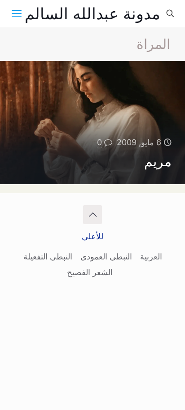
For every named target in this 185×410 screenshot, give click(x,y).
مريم (158, 161)
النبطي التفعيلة (47, 256)
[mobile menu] (16, 13)
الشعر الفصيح (90, 272)
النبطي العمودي (106, 256)
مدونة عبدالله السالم (92, 13)
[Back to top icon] (92, 214)
